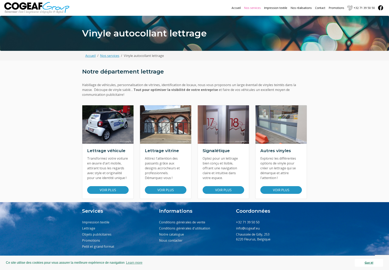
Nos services (252, 8)
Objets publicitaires (96, 234)
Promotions (336, 8)
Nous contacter (171, 240)
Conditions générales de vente (182, 222)
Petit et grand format (98, 246)
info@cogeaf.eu (248, 228)
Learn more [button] (134, 262)
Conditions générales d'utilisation (184, 228)
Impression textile (275, 8)
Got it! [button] (369, 262)
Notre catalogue (171, 234)
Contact (320, 8)
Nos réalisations (301, 8)
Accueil (236, 8)
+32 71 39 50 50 (364, 8)
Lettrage (88, 228)
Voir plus (108, 190)
